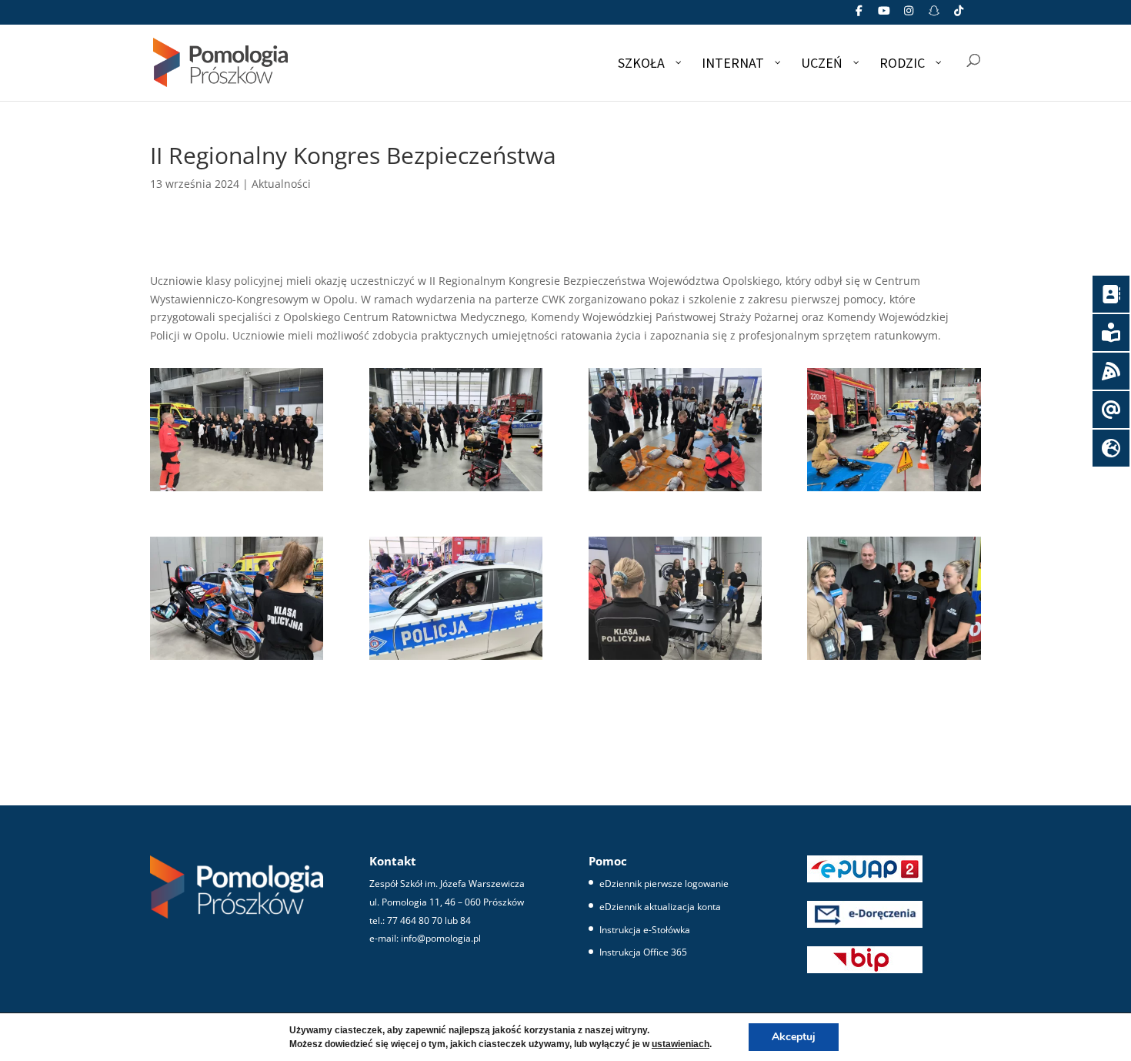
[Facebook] (859, 15)
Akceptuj (794, 1036)
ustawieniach (680, 1044)
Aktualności (281, 183)
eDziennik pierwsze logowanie (664, 883)
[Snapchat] (934, 15)
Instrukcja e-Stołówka (644, 929)
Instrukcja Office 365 (643, 952)
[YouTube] (884, 15)
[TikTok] (959, 15)
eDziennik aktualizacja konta (660, 906)
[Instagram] (909, 15)
